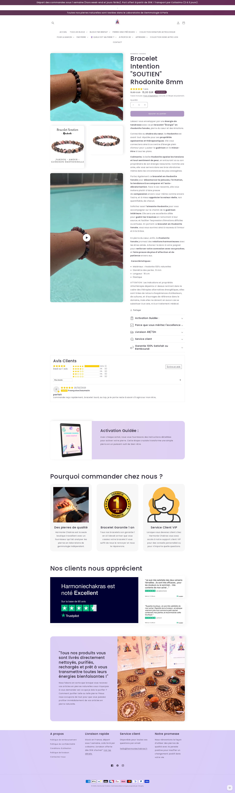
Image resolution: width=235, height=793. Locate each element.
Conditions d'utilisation (60, 748)
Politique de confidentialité (62, 744)
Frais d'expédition (150, 96)
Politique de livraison (59, 752)
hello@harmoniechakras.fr (133, 748)
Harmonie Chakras (104, 786)
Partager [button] (137, 310)
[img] (67, 387)
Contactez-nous (57, 757)
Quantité (134, 100)
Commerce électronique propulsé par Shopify (127, 786)
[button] (53, 23)
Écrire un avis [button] (173, 366)
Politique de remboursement (63, 740)
